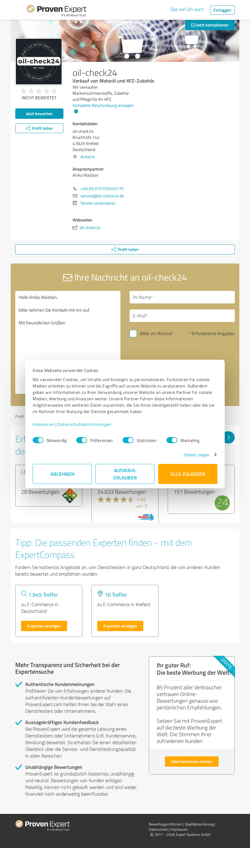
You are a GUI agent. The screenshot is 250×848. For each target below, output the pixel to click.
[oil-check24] (39, 61)
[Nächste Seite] (228, 437)
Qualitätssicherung (199, 824)
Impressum (44, 424)
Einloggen (222, 10)
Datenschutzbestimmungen (85, 424)
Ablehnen (62, 473)
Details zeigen (196, 455)
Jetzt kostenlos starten (191, 761)
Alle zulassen (187, 473)
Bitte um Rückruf (156, 333)
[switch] (81, 440)
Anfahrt (87, 157)
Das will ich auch (187, 9)
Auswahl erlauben (125, 474)
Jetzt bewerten (39, 113)
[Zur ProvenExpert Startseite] (56, 12)
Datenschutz (158, 829)
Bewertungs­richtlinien (165, 824)
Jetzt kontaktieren (212, 25)
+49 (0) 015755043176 (102, 188)
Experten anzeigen (44, 626)
